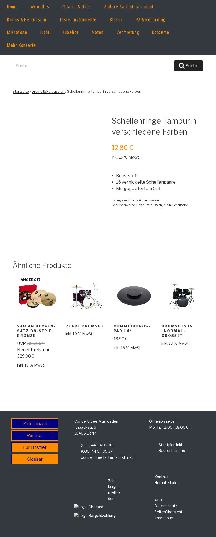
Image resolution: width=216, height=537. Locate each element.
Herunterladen (167, 482)
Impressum (164, 517)
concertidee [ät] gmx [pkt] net (107, 457)
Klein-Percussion (176, 205)
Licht (45, 32)
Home (12, 6)
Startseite (21, 91)
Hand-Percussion (149, 205)
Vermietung (128, 32)
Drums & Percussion (26, 19)
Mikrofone (17, 32)
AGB (158, 500)
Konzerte (160, 32)
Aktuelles (40, 6)
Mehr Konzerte (21, 45)
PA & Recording (150, 19)
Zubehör (71, 32)
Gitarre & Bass (76, 6)
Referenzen (35, 423)
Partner (35, 435)
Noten (98, 32)
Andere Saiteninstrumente (130, 6)
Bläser (116, 19)
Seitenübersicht (168, 512)
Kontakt (161, 477)
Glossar (35, 459)
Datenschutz (165, 506)
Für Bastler (35, 447)
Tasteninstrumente (78, 19)
